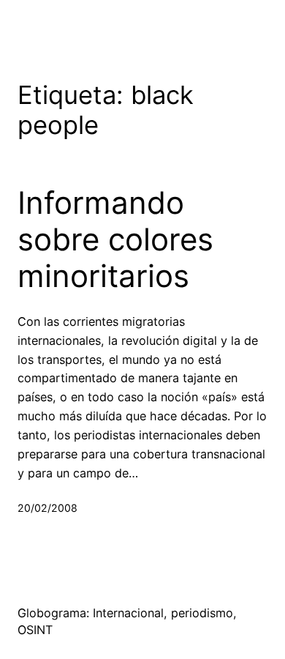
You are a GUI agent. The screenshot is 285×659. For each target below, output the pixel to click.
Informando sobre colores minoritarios (115, 240)
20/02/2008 (47, 508)
